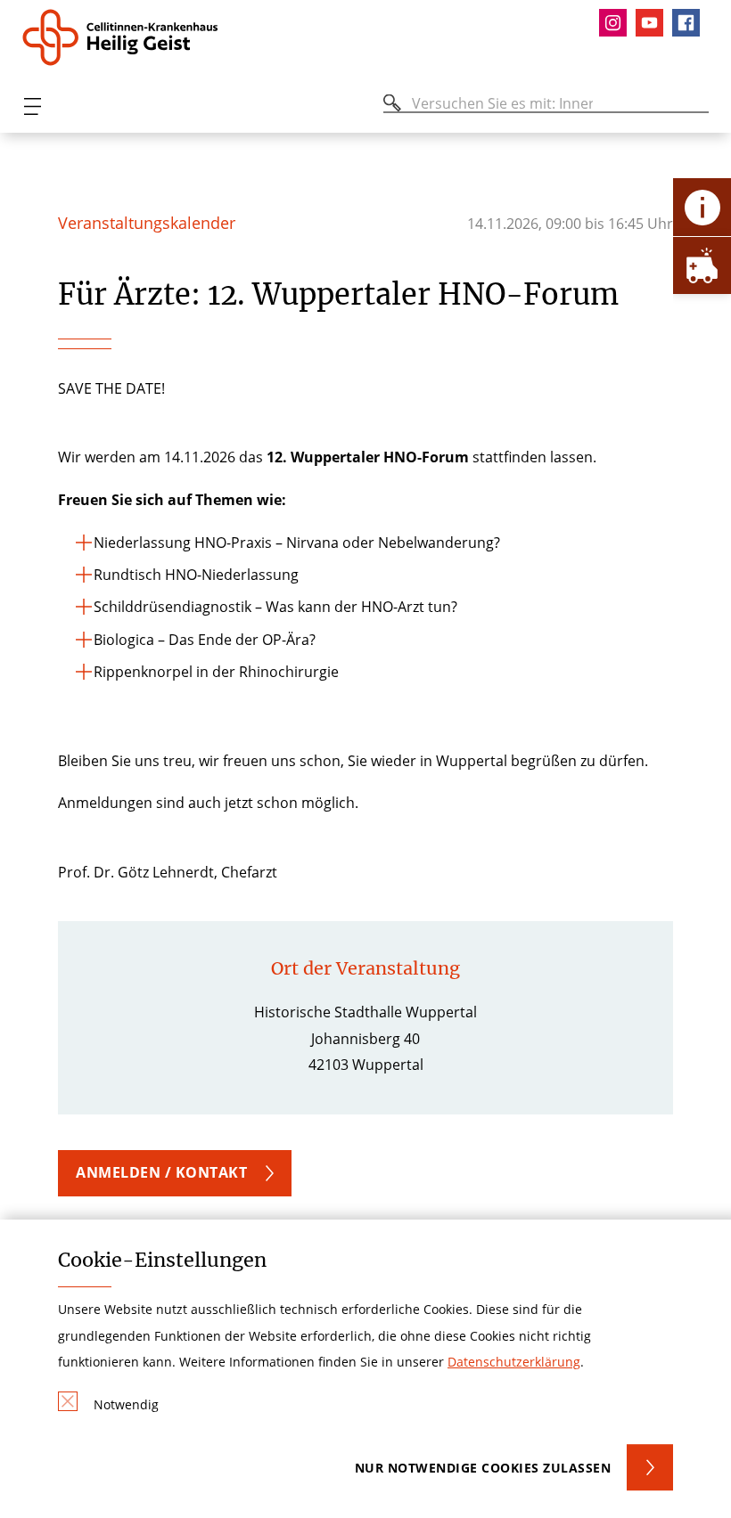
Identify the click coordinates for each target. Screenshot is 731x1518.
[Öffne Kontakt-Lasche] (702, 207)
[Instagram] (617, 23)
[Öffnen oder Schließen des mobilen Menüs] (32, 106)
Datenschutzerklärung (514, 1361)
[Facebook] (690, 23)
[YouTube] (654, 23)
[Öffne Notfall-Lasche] (702, 265)
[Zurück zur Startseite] (127, 37)
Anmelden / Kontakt (161, 1172)
